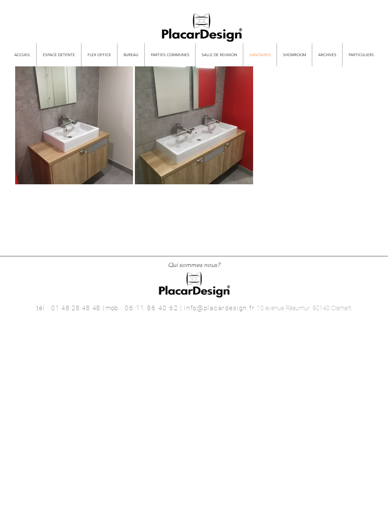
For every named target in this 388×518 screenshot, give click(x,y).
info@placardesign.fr (219, 308)
